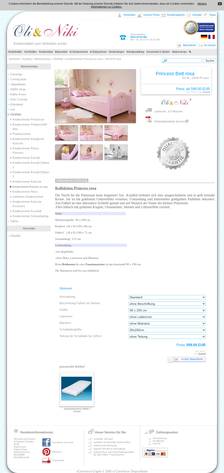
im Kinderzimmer (78, 51)
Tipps (212, 14)
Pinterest (56, 451)
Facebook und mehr (63, 442)
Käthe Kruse (18, 94)
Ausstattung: (68, 296)
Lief (12, 109)
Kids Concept (18, 99)
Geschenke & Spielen (158, 51)
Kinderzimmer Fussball (27, 211)
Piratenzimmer (21, 134)
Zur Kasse (210, 45)
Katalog (27, 59)
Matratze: (66, 323)
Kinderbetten (15, 51)
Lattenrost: (66, 316)
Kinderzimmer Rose (24, 191)
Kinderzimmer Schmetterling (30, 216)
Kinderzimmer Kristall (26, 157)
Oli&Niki (58, 59)
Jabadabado (18, 84)
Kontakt (196, 14)
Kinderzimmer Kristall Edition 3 (30, 174)
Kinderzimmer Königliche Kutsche (28, 141)
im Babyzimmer (98, 51)
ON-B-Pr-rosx (113, 59)
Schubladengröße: (71, 329)
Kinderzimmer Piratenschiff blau (29, 127)
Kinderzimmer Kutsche (26, 181)
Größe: (64, 309)
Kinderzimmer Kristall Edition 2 (30, 165)
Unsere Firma (151, 14)
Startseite (14, 59)
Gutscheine (58, 460)
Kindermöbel (46, 51)
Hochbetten (30, 51)
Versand (206, 92)
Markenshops (179, 51)
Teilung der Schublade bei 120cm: (81, 336)
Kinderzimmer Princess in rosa (84, 59)
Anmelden (129, 14)
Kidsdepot (16, 104)
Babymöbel (61, 51)
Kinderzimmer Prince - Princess (26, 150)
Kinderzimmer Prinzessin (28, 119)
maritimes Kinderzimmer (27, 196)
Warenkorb (189, 45)
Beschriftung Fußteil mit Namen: (80, 303)
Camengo (16, 74)
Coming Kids (18, 79)
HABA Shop (17, 89)
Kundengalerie (176, 14)
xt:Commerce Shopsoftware (130, 471)
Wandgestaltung (135, 51)
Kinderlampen (116, 51)
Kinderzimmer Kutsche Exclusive (26, 204)
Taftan (14, 221)
